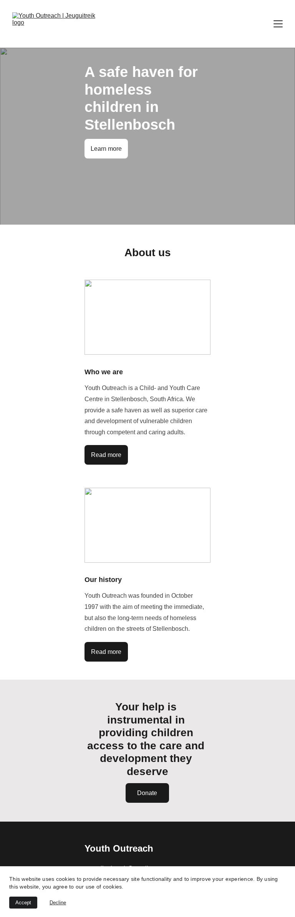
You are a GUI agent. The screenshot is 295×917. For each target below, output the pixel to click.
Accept (23, 902)
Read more (106, 455)
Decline (58, 902)
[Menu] (278, 23)
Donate (147, 793)
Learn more (106, 148)
